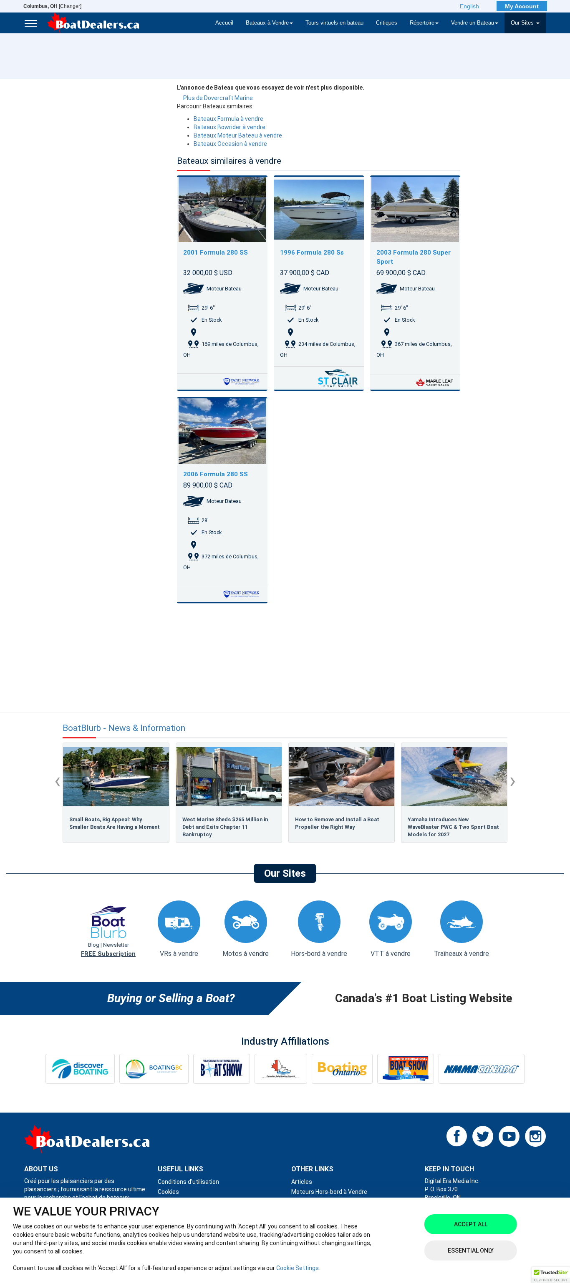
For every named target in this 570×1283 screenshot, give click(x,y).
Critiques (386, 23)
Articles (301, 1181)
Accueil (224, 23)
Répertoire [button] (422, 23)
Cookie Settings (297, 1268)
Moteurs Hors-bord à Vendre (329, 1191)
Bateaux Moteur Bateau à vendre (238, 135)
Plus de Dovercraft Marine (218, 98)
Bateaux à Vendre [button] (267, 23)
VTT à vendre (391, 954)
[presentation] (57, 780)
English (469, 6)
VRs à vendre (179, 954)
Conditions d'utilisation (188, 1181)
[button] (551, 1275)
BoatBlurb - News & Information (124, 728)
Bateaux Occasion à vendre (230, 143)
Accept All (470, 1224)
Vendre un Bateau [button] (472, 23)
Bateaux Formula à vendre (228, 118)
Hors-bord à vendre (319, 954)
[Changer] (52, 6)
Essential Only (471, 1250)
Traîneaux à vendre (461, 954)
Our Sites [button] (523, 23)
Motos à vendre (245, 954)
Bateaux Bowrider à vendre (229, 127)
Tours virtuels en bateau (334, 23)
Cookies (168, 1191)
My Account (522, 6)
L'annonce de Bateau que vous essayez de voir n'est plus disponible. (270, 87)
